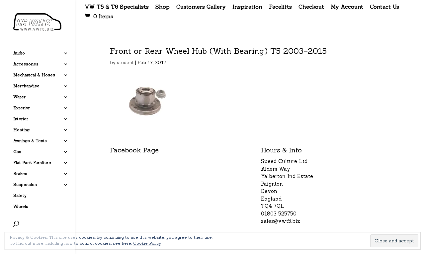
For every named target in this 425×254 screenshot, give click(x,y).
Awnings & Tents (30, 140)
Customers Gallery (201, 7)
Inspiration (247, 7)
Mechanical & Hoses (34, 75)
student (125, 62)
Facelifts (280, 7)
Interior (20, 119)
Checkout (311, 7)
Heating (21, 129)
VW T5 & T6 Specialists (117, 7)
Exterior (21, 108)
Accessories (26, 64)
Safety (20, 195)
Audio (19, 53)
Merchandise (26, 86)
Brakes (20, 173)
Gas (17, 151)
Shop (162, 7)
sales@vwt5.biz (280, 221)
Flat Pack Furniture (32, 162)
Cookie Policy (147, 243)
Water (19, 97)
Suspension (25, 184)
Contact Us (384, 7)
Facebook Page (134, 150)
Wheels (20, 206)
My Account (347, 7)
